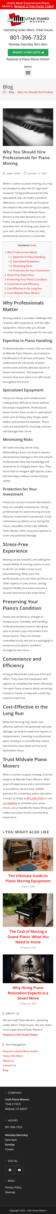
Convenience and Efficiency (22, 284)
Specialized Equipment (23, 261)
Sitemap (10, 1192)
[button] (28, 72)
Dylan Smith (14, 173)
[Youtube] (19, 1170)
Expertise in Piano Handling (26, 257)
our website (10, 803)
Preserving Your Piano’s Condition (26, 279)
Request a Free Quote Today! (20, 1034)
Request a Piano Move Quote (20, 1051)
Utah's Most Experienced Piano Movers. (28, 4)
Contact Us (9, 1065)
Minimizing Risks (20, 266)
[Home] (4, 92)
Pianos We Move (13, 1056)
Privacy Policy (13, 1187)
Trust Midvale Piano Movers (22, 293)
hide (33, 245)
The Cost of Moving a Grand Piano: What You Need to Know (28, 936)
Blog (5, 1070)
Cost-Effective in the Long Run (23, 288)
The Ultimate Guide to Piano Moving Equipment (28, 878)
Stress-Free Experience (19, 275)
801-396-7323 (28, 37)
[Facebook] (10, 1170)
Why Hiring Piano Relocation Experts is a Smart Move (28, 993)
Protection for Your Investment (28, 270)
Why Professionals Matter (21, 252)
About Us (8, 1060)
